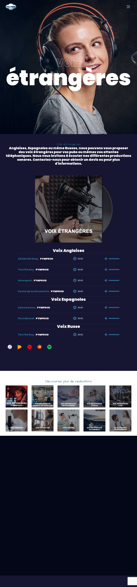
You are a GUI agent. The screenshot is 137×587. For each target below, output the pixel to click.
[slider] (114, 259)
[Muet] (106, 258)
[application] (95, 256)
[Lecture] (74, 258)
